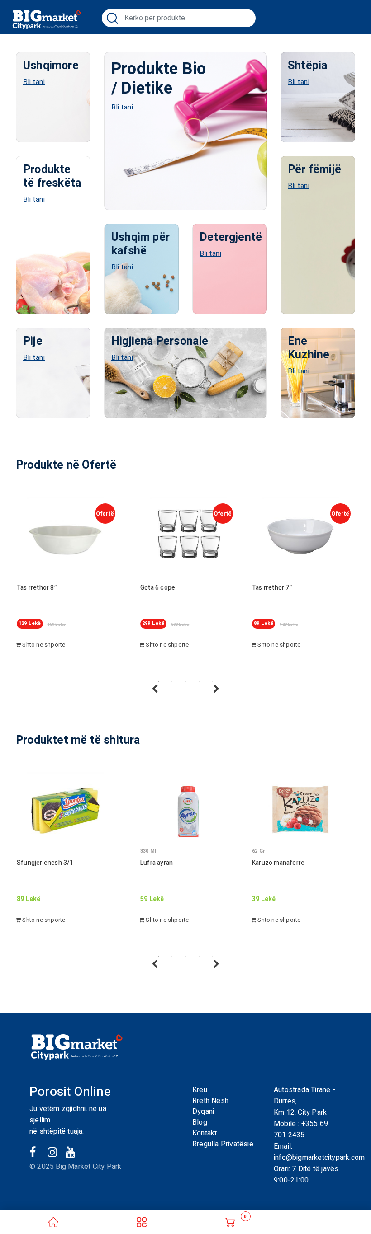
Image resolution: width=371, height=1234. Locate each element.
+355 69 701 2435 (301, 1129)
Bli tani (34, 82)
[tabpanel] (68, 585)
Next (216, 689)
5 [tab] (212, 681)
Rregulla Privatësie (222, 1144)
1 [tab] (158, 681)
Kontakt (204, 1133)
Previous (154, 689)
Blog (199, 1122)
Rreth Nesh (210, 1100)
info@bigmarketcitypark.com (319, 1157)
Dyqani (203, 1111)
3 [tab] (185, 681)
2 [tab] (171, 681)
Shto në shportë (43, 644)
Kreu (199, 1089)
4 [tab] (199, 681)
